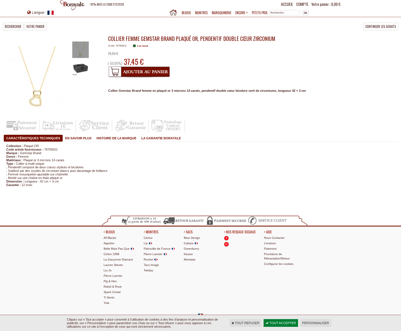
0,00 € (335, 4)
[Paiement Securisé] (21, 131)
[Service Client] (94, 131)
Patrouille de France (157, 248)
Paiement (270, 248)
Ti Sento (109, 297)
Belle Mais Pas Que (117, 248)
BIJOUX (186, 12)
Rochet (149, 259)
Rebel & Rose (113, 286)
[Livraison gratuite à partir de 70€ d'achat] (141, 224)
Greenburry (191, 248)
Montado (189, 259)
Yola (106, 303)
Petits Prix (260, 12)
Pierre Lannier (113, 275)
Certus (148, 237)
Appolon (109, 243)
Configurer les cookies (278, 264)
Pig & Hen (110, 281)
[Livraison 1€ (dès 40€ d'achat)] (58, 131)
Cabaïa (189, 243)
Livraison (270, 243)
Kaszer (188, 254)
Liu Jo (108, 270)
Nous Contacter (274, 237)
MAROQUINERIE (221, 12)
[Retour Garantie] (130, 131)
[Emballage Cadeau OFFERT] (167, 131)
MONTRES (201, 12)
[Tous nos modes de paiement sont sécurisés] (226, 224)
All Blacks (110, 237)
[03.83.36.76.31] (268, 224)
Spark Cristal (112, 292)
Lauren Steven (113, 265)
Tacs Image (151, 265)
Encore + (241, 12)
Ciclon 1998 (111, 254)
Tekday (148, 270)
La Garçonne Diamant (118, 259)
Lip (146, 243)
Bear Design (192, 237)
